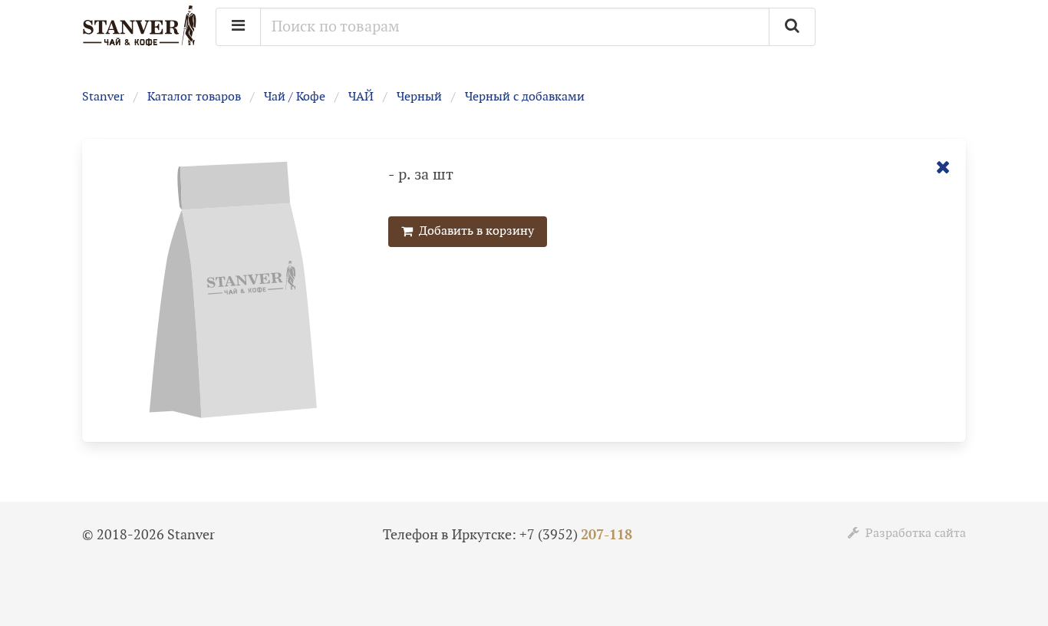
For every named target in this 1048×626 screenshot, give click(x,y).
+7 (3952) (575, 535)
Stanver (103, 97)
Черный (419, 97)
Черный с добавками (525, 97)
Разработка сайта (912, 533)
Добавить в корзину (473, 231)
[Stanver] (139, 44)
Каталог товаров (194, 97)
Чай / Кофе (294, 97)
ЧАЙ (361, 97)
